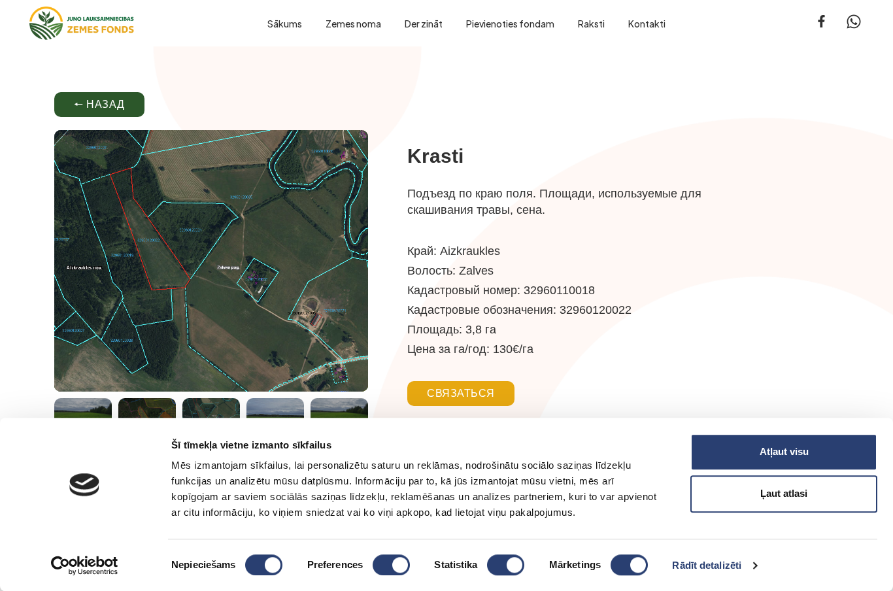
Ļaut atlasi (783, 493)
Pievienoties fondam (510, 23)
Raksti (591, 23)
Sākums (284, 23)
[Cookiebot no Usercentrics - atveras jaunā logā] (84, 565)
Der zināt (424, 23)
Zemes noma (353, 23)
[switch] (391, 564)
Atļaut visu (784, 451)
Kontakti (647, 23)
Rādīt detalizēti (706, 565)
